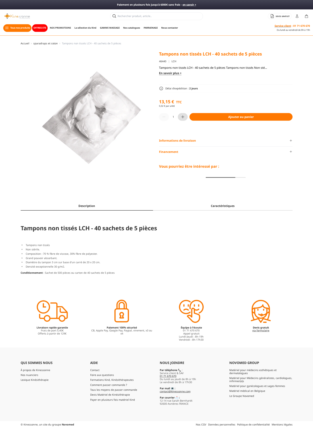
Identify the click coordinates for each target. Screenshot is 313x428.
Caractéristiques (223, 206)
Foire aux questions (102, 375)
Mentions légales (282, 424)
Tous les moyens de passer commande (113, 389)
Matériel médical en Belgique (247, 391)
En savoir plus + (170, 73)
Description (86, 206)
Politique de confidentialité (253, 424)
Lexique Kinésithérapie (35, 380)
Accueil (25, 43)
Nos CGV (201, 424)
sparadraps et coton (45, 43)
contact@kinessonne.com (175, 391)
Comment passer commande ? (108, 385)
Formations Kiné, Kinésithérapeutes (112, 380)
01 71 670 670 (168, 376)
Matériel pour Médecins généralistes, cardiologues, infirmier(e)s (260, 379)
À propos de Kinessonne (35, 370)
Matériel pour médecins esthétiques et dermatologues (253, 371)
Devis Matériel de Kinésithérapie (110, 394)
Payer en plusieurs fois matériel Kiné (112, 399)
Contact (94, 370)
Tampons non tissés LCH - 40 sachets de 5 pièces (91, 43)
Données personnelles (221, 424)
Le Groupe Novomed (241, 396)
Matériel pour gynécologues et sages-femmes (257, 386)
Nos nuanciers (29, 375)
